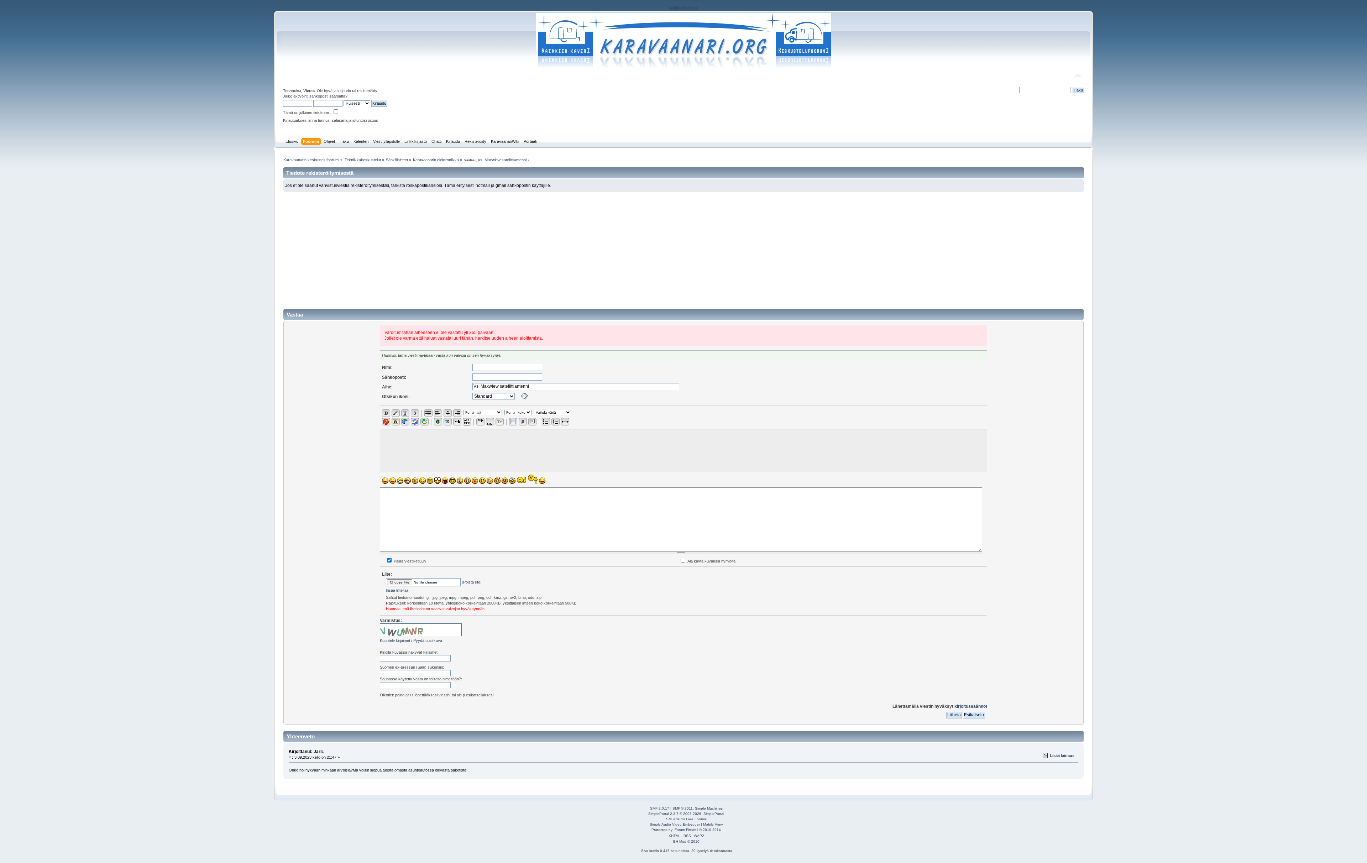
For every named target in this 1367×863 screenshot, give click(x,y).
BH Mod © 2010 (686, 841)
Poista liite (471, 582)
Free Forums (696, 819)
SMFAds (673, 819)
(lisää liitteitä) (397, 590)
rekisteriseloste (683, 8)
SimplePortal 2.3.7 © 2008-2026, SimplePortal (686, 814)
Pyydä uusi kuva (427, 640)
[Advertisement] (683, 245)
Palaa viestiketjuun (409, 561)
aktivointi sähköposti (310, 96)
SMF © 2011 (682, 808)
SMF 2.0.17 (659, 808)
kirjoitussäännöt (970, 706)
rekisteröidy (367, 91)
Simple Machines (709, 808)
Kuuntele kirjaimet (395, 640)
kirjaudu (344, 91)
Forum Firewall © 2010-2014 (698, 830)
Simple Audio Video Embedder (675, 824)
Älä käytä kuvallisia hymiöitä (710, 561)
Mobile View (713, 824)
